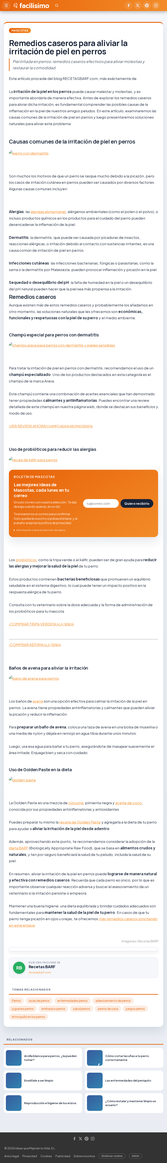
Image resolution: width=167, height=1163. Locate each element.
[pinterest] (146, 5)
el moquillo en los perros (28, 1017)
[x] (137, 5)
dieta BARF (18, 847)
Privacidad (29, 1156)
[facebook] (128, 5)
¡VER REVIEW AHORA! (51, 426)
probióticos (26, 559)
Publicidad (62, 1156)
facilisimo (34, 5)
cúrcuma (75, 802)
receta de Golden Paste (80, 822)
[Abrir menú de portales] (6, 5)
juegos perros (135, 1009)
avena (38, 701)
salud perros (81, 1009)
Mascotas (20, 30)
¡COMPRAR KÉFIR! (35, 644)
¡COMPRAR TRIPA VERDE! (41, 624)
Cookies (46, 1156)
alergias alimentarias (48, 211)
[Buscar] (56, 5)
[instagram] (156, 5)
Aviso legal (11, 1156)
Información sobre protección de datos (40, 530)
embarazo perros (53, 1009)
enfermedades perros (72, 1001)
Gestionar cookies (112, 1156)
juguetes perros (23, 1009)
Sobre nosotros (84, 1156)
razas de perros (39, 1001)
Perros (16, 1001)
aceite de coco (128, 802)
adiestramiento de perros (113, 1001)
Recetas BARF (42, 966)
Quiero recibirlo (136, 503)
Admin (135, 1156)
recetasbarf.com (40, 972)
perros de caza (108, 1009)
